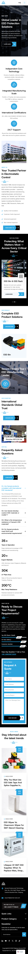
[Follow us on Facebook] (9, 941)
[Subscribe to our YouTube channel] (6, 941)
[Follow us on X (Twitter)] (12, 941)
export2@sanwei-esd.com (12, 898)
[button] (26, 433)
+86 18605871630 (9, 654)
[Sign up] (24, 934)
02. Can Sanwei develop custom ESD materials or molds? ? (10, 513)
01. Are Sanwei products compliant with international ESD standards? (11, 488)
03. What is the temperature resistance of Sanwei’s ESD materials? (12, 522)
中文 (20, 2)
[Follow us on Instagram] (16, 941)
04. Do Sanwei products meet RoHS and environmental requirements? (12, 531)
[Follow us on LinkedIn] (2, 941)
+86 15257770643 (11, 907)
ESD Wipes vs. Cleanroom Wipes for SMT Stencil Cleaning (14, 825)
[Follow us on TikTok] (19, 941)
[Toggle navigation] (24, 3)
